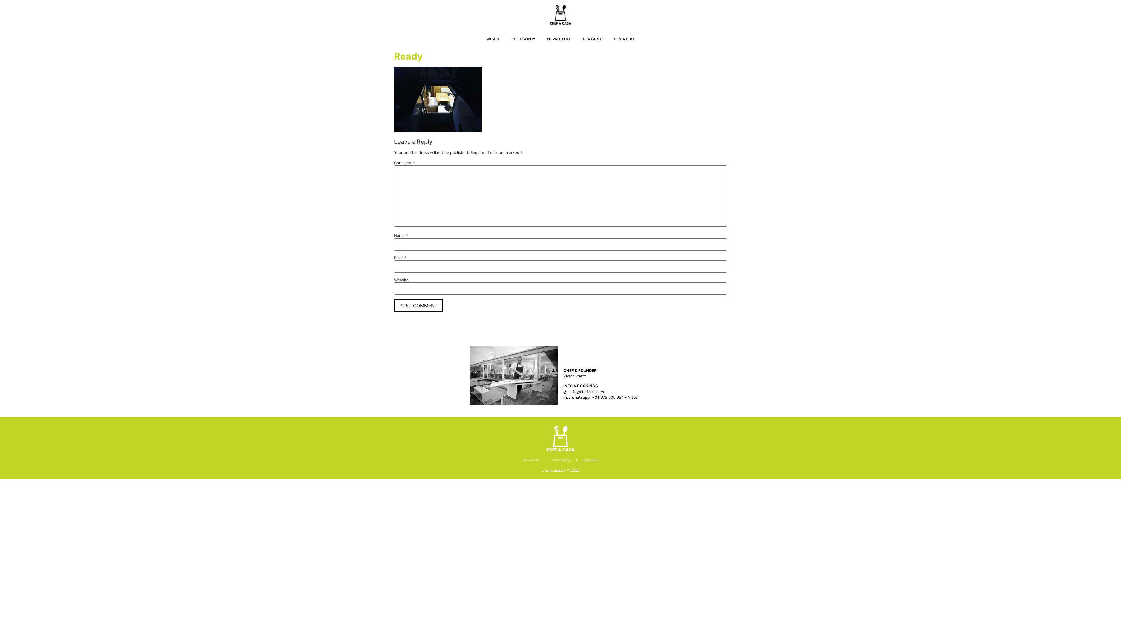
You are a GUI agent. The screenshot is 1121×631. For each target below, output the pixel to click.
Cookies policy (561, 460)
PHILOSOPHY (523, 39)
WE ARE (493, 39)
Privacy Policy (531, 460)
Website (401, 280)
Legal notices (590, 460)
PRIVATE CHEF (559, 39)
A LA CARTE (592, 39)
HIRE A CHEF (624, 39)
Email (400, 258)
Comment (404, 163)
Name (401, 236)
